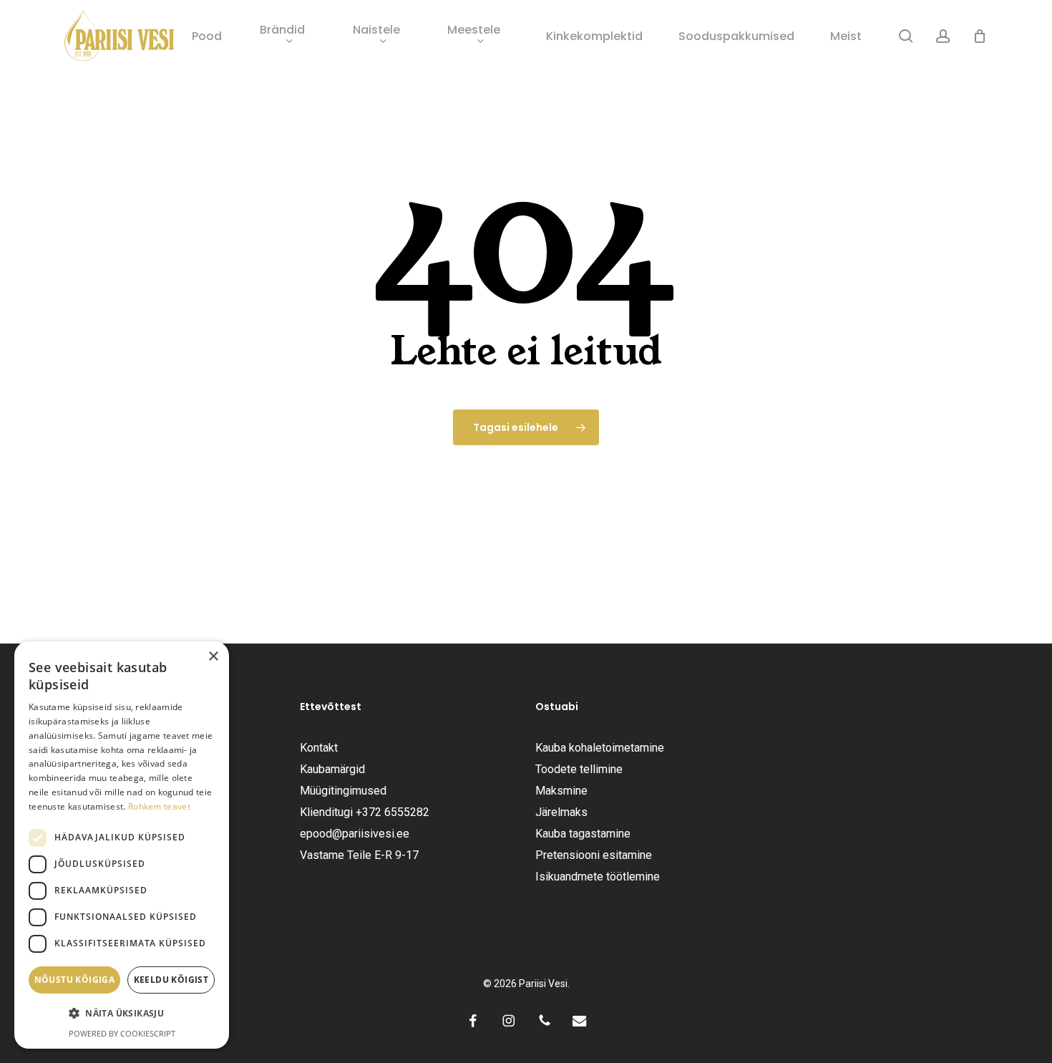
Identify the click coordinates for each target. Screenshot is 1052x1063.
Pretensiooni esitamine (593, 855)
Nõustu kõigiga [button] (74, 980)
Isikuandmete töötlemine (597, 876)
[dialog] (121, 845)
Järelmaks (561, 812)
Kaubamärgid (332, 769)
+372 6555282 (392, 812)
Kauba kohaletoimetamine (599, 747)
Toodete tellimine (579, 769)
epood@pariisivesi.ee (354, 833)
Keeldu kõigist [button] (171, 980)
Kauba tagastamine (582, 833)
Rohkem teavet (159, 806)
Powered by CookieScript (122, 1033)
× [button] (213, 656)
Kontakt (319, 747)
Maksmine (561, 790)
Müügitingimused (343, 790)
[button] (122, 1013)
